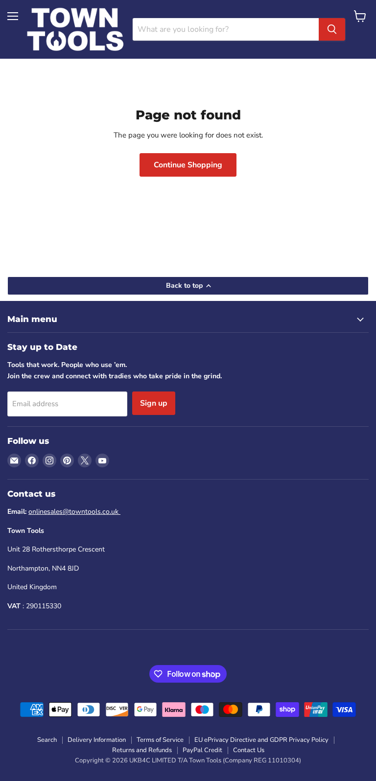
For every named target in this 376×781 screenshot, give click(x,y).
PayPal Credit (202, 750)
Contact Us (248, 750)
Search (47, 739)
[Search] (332, 29)
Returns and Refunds (142, 750)
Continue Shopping (188, 165)
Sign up (153, 403)
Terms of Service (160, 739)
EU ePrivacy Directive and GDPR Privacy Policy (261, 739)
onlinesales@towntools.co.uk (74, 511)
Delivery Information (97, 739)
